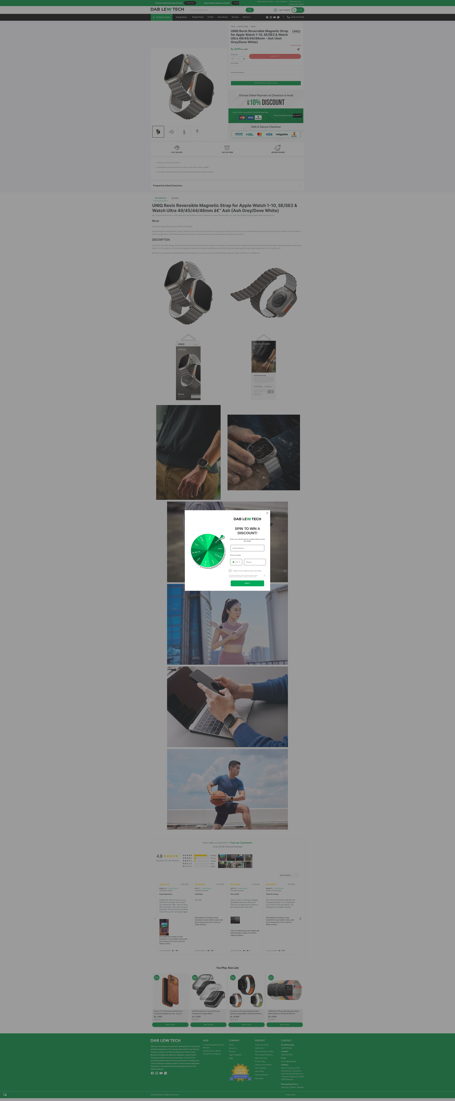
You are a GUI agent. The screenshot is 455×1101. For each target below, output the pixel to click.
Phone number (235, 555)
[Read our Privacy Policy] (264, 575)
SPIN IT (247, 583)
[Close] (267, 513)
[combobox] (236, 562)
